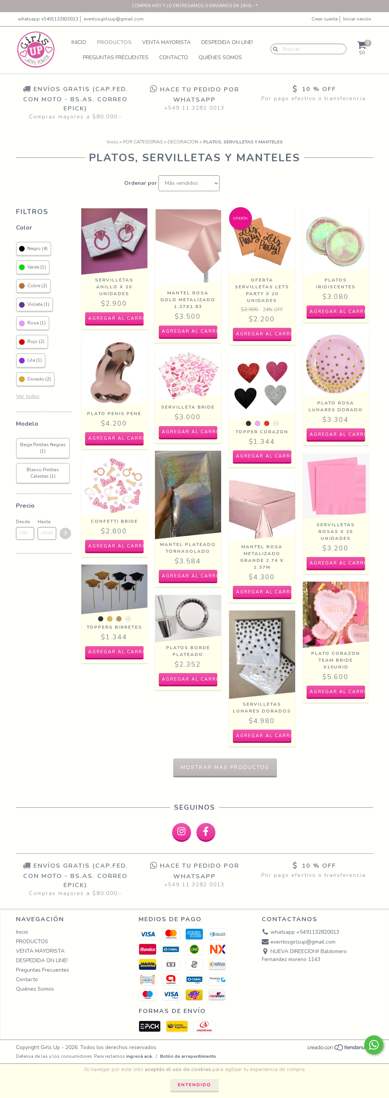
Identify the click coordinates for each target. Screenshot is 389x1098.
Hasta (44, 522)
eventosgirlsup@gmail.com (114, 19)
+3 (276, 424)
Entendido (194, 1085)
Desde (23, 522)
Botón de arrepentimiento (188, 1056)
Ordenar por (140, 183)
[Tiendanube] (340, 1049)
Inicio (78, 42)
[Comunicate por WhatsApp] (373, 1044)
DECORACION (183, 142)
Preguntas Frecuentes (116, 57)
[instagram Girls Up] (181, 832)
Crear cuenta (325, 19)
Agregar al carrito (264, 456)
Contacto (173, 57)
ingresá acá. (139, 1056)
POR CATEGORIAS (143, 142)
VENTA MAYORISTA (166, 42)
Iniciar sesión (357, 19)
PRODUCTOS (114, 42)
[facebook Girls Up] (205, 832)
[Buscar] (273, 49)
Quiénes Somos (220, 57)
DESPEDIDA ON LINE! (227, 42)
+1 (128, 619)
